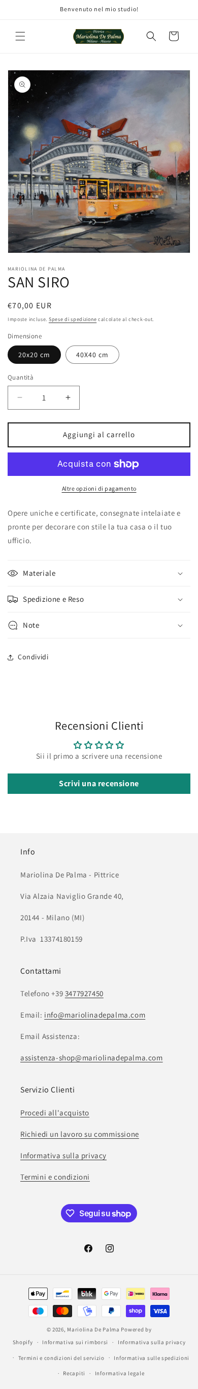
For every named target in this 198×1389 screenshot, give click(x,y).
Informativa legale (120, 1373)
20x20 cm (34, 354)
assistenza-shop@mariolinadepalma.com (91, 1057)
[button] (20, 36)
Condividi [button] (33, 656)
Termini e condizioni (55, 1177)
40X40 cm (92, 354)
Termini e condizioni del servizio (61, 1357)
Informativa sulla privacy (63, 1155)
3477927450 (84, 993)
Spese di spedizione (72, 319)
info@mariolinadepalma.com (94, 1015)
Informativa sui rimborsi (75, 1342)
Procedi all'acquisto (54, 1112)
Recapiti (74, 1373)
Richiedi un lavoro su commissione (79, 1134)
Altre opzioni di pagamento (99, 488)
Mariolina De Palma (94, 1329)
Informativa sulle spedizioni (151, 1357)
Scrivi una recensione (99, 783)
